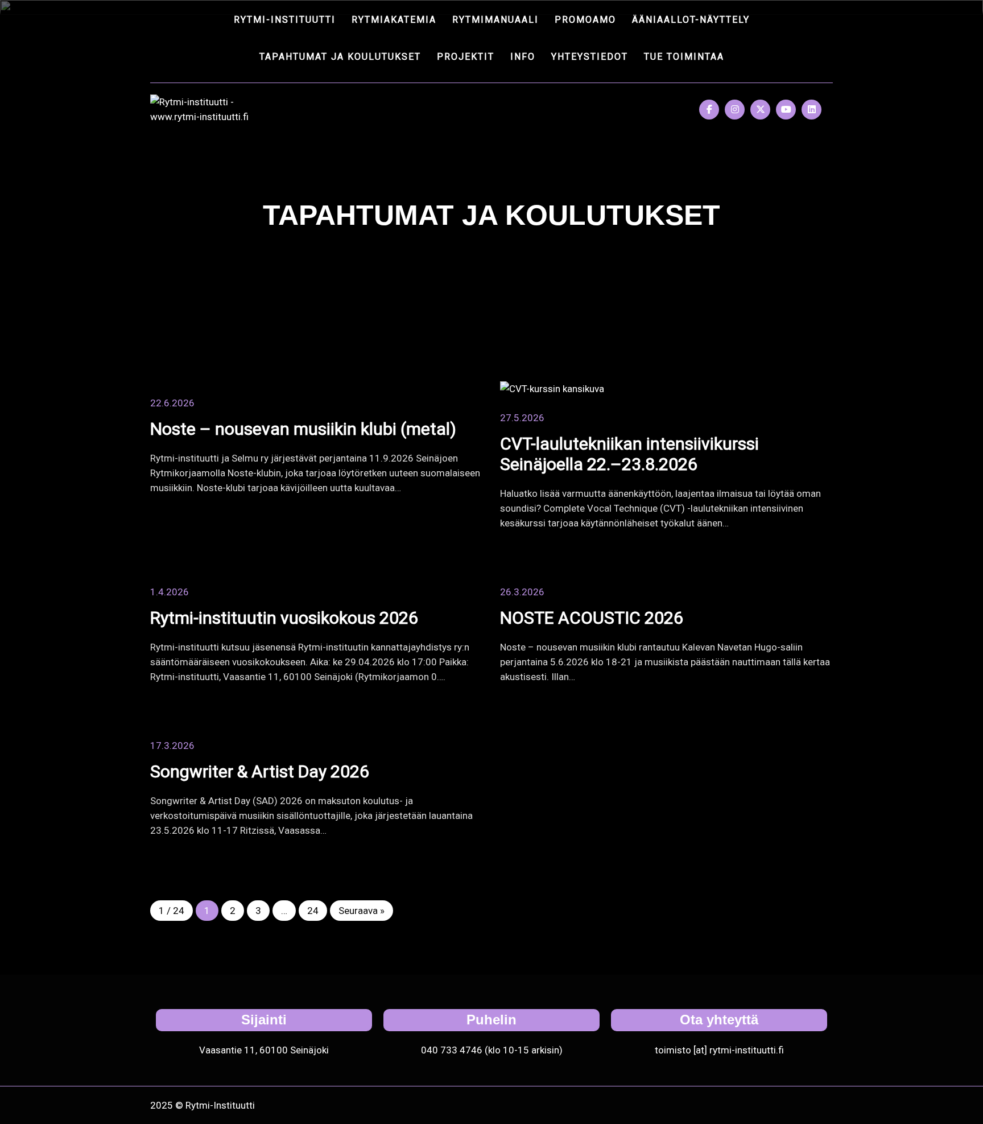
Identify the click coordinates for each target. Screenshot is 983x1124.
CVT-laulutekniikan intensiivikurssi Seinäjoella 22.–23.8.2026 (629, 454)
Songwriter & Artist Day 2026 (259, 771)
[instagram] (735, 110)
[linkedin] (811, 110)
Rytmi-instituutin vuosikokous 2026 (284, 618)
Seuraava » (361, 910)
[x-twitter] (760, 110)
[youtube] (786, 110)
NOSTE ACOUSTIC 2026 (591, 618)
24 (313, 910)
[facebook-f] (709, 110)
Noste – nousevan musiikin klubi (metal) (303, 429)
